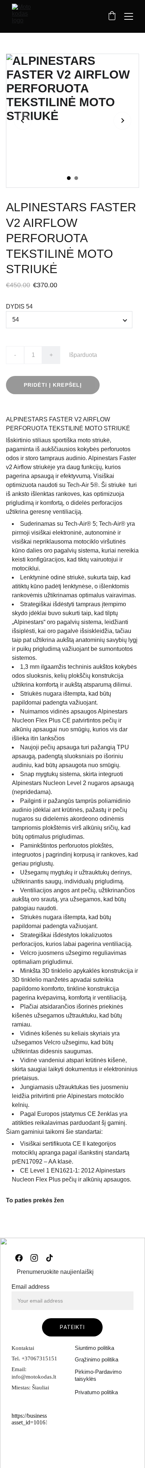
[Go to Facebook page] (19, 1258)
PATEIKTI (72, 1327)
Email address (30, 1287)
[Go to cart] (112, 16)
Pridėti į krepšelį (53, 385)
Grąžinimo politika (96, 1359)
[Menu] (128, 16)
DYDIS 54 (19, 306)
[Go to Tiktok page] (49, 1258)
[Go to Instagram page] (34, 1258)
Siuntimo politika (94, 1348)
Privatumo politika (96, 1392)
